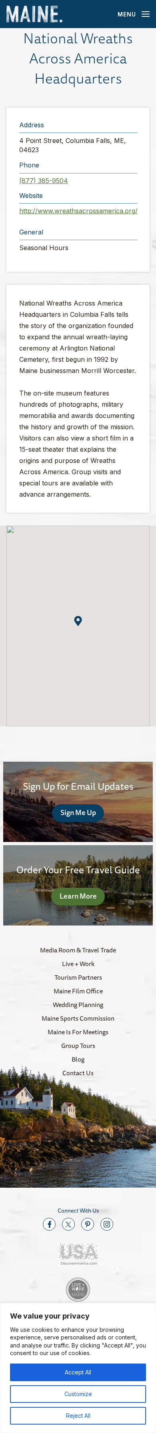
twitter (68, 1224)
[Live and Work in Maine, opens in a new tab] (78, 1290)
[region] (78, 1368)
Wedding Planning (78, 1004)
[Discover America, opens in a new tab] (78, 1254)
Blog (78, 1059)
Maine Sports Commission (78, 1018)
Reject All (78, 1415)
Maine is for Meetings (78, 1032)
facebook (49, 1224)
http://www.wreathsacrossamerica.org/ (78, 211)
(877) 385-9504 (43, 181)
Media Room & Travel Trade (78, 950)
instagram (106, 1224)
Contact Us (78, 1073)
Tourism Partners (78, 977)
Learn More (78, 895)
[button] (78, 621)
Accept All (78, 1372)
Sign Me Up (78, 812)
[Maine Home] (34, 14)
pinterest (87, 1224)
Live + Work (78, 963)
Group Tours (78, 1045)
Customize (78, 1393)
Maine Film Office (78, 991)
